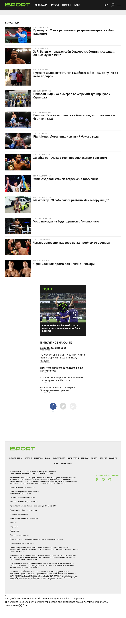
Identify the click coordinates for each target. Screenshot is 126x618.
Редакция (14, 527)
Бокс (77, 5)
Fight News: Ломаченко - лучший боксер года (66, 136)
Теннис (85, 458)
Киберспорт (59, 458)
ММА (56, 463)
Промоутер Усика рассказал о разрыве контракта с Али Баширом (73, 32)
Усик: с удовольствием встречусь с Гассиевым (65, 178)
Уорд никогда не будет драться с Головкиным (66, 221)
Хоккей (113, 458)
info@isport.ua (29, 487)
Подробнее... (79, 598)
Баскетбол (73, 458)
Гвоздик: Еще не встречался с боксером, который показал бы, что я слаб (75, 117)
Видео (47, 289)
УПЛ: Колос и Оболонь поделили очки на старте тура (61, 369)
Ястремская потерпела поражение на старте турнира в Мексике (61, 379)
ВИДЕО (94, 458)
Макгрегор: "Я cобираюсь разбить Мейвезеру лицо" (71, 200)
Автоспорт (66, 463)
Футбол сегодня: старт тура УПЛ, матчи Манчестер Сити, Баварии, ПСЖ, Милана (62, 357)
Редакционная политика (20, 535)
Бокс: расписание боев (53, 348)
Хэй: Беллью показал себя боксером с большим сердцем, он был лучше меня (74, 53)
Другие (103, 458)
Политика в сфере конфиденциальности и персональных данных (36, 539)
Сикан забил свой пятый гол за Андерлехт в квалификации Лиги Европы (61, 328)
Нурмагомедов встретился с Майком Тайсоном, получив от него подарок (75, 74)
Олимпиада (41, 5)
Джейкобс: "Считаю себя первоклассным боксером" (70, 157)
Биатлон (66, 5)
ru (105, 4)
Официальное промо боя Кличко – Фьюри (64, 263)
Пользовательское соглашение (22, 543)
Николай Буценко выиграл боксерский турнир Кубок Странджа (71, 96)
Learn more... (100, 602)
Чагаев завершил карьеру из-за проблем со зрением (71, 242)
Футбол (55, 5)
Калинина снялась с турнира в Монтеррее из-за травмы (57, 389)
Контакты (13, 522)
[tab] (53, 406)
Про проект (14, 531)
